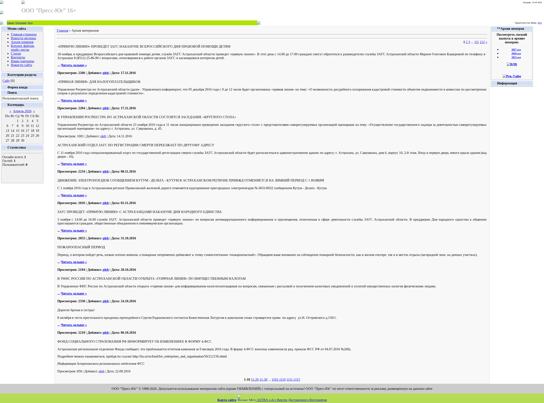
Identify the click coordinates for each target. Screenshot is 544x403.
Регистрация (21, 23)
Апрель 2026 (22, 111)
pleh (106, 73)
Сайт (6, 80)
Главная (10, 23)
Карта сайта (226, 400)
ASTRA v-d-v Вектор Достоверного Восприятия (292, 400)
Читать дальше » (74, 65)
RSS (540, 23)
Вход (30, 23)
